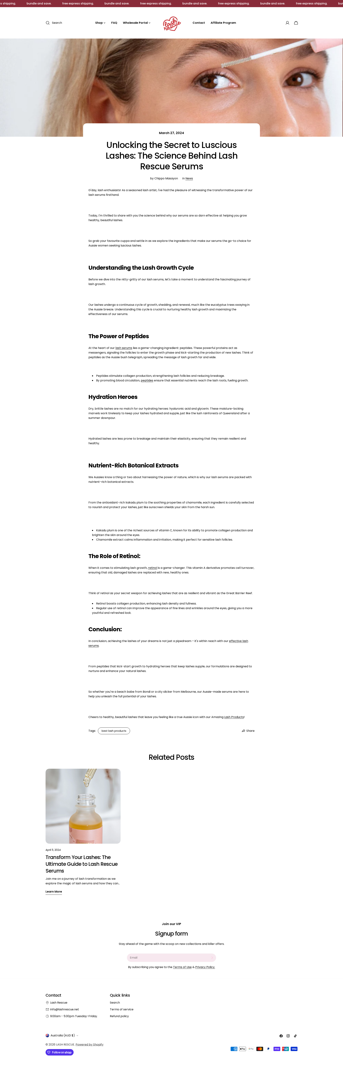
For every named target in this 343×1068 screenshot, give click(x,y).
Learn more (54, 892)
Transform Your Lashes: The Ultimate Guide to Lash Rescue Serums (82, 864)
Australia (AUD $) (63, 1035)
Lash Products (234, 717)
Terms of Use (182, 967)
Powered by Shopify (89, 1044)
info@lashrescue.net (64, 1009)
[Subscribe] (212, 957)
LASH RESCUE (65, 1044)
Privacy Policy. (205, 967)
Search (115, 1003)
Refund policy (119, 1016)
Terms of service (121, 1009)
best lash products (114, 731)
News (189, 178)
